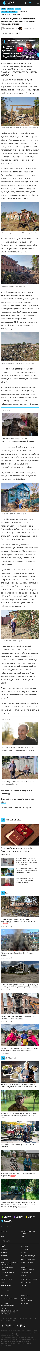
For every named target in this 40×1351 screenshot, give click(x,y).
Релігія (23, 1276)
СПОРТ (23, 1236)
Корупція (24, 1246)
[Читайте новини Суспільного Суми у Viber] (13, 1325)
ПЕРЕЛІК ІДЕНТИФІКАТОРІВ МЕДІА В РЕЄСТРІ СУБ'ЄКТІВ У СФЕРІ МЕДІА (9, 1311)
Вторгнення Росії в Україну (9, 11)
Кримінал (4, 1249)
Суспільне (26, 1341)
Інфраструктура (27, 1262)
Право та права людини (7, 1268)
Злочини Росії (6, 1279)
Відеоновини (16, 14)
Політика (4, 1276)
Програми (24, 1303)
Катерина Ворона (28, 28)
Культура (24, 1249)
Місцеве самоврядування (27, 1268)
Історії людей (23, 11)
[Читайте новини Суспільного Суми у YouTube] (9, 1325)
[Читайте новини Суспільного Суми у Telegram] (17, 1325)
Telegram (25, 790)
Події (3, 1246)
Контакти (4, 1295)
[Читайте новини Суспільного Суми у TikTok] (24, 1325)
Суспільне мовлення (9, 1298)
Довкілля (4, 1259)
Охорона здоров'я (28, 1259)
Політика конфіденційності (8, 1304)
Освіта (23, 1252)
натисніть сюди (27, 1343)
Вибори (4, 1256)
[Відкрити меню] (38, 2)
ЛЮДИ (3, 8)
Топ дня (24, 1285)
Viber (3, 802)
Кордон (18, 8)
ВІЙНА (3, 1236)
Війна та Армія (6, 14)
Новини (4, 1231)
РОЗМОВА (10, 8)
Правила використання (26, 1299)
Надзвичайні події (28, 1256)
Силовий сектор (7, 1272)
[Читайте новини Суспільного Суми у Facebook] (2, 1325)
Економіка (5, 1252)
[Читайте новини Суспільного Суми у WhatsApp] (21, 1325)
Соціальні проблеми (29, 1279)
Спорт (3, 1282)
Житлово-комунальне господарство (9, 1263)
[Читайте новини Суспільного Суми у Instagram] (6, 1325)
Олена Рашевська (11, 28)
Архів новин (25, 1295)
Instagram (26, 807)
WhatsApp (6, 793)
